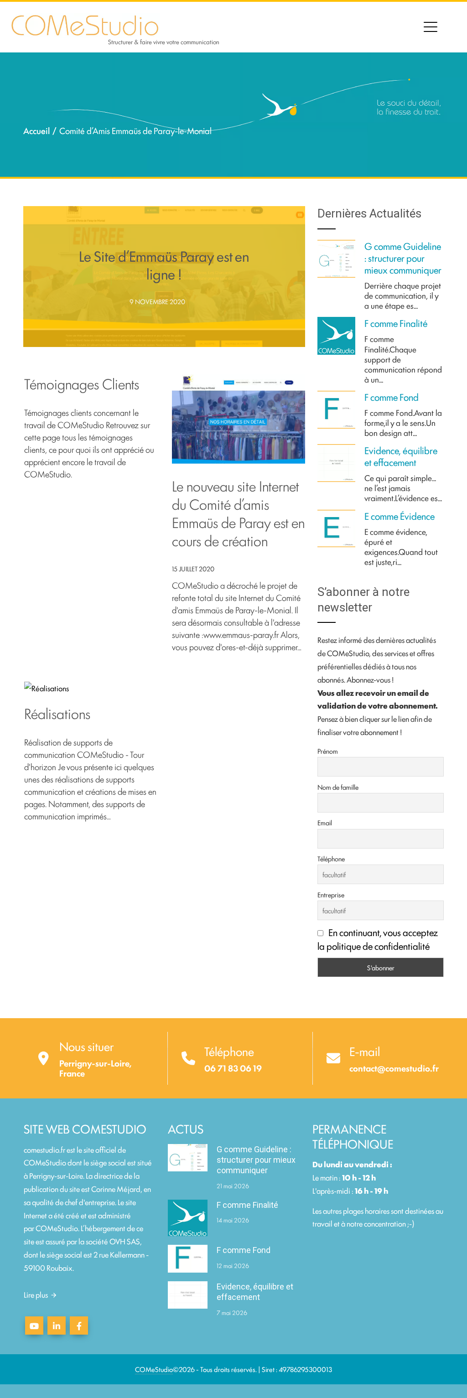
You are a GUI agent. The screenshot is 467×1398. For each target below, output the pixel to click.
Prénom (327, 751)
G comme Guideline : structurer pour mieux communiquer (402, 257)
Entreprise (330, 894)
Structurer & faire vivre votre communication (163, 41)
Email (324, 822)
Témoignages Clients (81, 383)
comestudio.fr (44, 1149)
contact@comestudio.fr (394, 1067)
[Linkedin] (56, 1325)
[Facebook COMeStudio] (79, 1325)
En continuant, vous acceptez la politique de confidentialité (377, 939)
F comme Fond (391, 397)
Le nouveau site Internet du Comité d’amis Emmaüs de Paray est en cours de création (238, 512)
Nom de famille (337, 787)
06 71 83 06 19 (233, 1067)
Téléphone (331, 858)
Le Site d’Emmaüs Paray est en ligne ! (164, 264)
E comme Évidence (399, 516)
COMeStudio (57, 1227)
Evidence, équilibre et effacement (400, 456)
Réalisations (57, 712)
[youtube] (34, 1325)
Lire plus (36, 1294)
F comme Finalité (396, 323)
